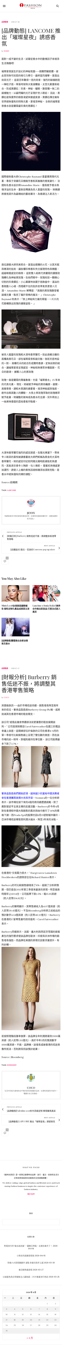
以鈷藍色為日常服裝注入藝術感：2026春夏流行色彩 (25, 1277)
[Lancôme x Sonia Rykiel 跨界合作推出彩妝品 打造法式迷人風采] (46, 593)
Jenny (6, 51)
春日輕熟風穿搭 (25, 1270)
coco (6, 697)
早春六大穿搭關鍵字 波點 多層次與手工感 (25, 1262)
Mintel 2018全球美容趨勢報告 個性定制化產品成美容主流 (15, 607)
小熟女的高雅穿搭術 (25, 1255)
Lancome (11, 490)
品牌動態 (5, 22)
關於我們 (31, 1194)
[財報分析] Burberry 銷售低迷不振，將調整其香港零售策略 (29, 683)
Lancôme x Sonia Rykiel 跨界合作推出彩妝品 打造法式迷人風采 (46, 608)
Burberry (12, 1065)
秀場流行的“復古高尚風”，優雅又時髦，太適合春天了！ (28, 1246)
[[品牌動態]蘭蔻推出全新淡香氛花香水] (15, 627)
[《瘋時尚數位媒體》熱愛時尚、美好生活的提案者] (31, 6)
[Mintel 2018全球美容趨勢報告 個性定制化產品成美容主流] (15, 593)
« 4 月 (30, 1337)
